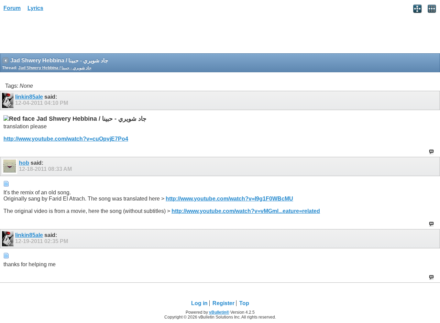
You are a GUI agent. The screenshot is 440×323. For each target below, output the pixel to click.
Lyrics (35, 8)
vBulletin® (219, 312)
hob (24, 163)
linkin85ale (29, 97)
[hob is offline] (10, 166)
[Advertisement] (55, 35)
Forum (12, 8)
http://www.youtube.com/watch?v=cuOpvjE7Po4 (65, 139)
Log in (199, 303)
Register (223, 303)
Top (244, 303)
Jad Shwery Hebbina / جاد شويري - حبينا (54, 67)
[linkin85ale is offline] (8, 100)
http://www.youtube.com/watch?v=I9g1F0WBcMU (229, 199)
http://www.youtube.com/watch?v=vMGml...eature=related (246, 211)
